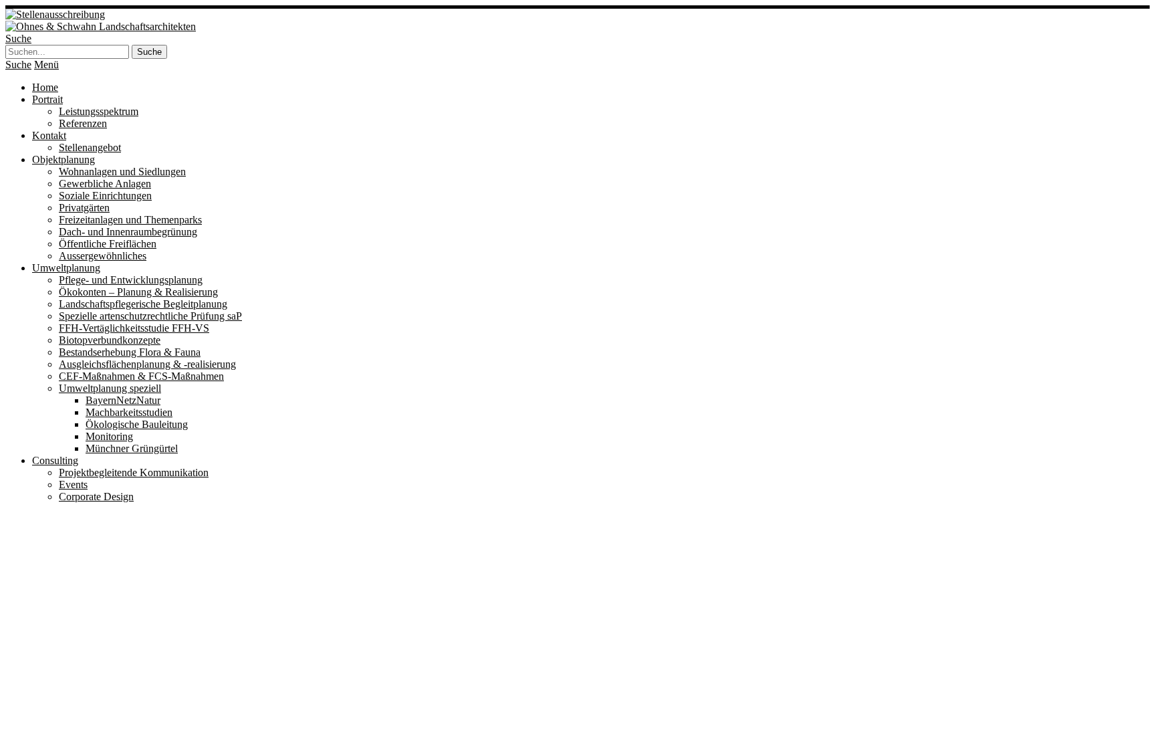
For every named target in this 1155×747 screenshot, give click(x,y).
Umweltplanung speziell (110, 388)
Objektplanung (63, 159)
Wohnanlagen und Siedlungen (122, 171)
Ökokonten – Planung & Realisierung (138, 292)
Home (45, 87)
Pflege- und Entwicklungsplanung (131, 280)
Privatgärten (84, 207)
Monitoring (109, 436)
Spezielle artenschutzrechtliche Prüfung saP (150, 316)
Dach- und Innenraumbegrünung (128, 231)
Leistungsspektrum (98, 111)
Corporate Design (96, 496)
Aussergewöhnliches (102, 255)
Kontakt (49, 135)
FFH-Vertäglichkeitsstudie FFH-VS (134, 328)
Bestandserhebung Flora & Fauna (130, 352)
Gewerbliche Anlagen (105, 183)
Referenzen (83, 123)
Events (73, 484)
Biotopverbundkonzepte (109, 340)
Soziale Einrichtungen (105, 195)
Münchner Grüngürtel (132, 448)
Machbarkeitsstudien (129, 412)
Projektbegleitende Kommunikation (134, 472)
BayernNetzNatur (123, 400)
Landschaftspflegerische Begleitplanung (143, 304)
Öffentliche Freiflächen (107, 243)
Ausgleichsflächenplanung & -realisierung (147, 364)
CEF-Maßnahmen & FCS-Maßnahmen (141, 376)
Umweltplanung (66, 268)
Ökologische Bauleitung (137, 424)
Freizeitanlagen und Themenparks (130, 219)
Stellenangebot (90, 147)
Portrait (47, 99)
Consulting (55, 460)
